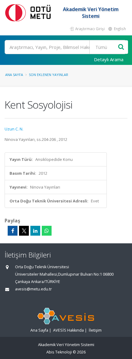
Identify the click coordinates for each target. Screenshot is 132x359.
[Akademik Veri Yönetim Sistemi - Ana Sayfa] (29, 12)
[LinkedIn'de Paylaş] (35, 231)
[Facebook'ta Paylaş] (12, 231)
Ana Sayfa (14, 74)
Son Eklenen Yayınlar (48, 74)
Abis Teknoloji (59, 352)
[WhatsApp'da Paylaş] (47, 231)
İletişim (95, 330)
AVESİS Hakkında (68, 330)
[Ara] (121, 47)
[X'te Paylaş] (24, 231)
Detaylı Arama (108, 59)
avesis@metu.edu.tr (33, 289)
